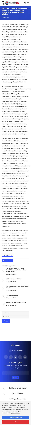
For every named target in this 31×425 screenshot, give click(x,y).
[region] (15, 413)
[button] (28, 3)
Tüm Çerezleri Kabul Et (15, 417)
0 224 (17, 351)
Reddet (15, 422)
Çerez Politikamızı (15, 413)
